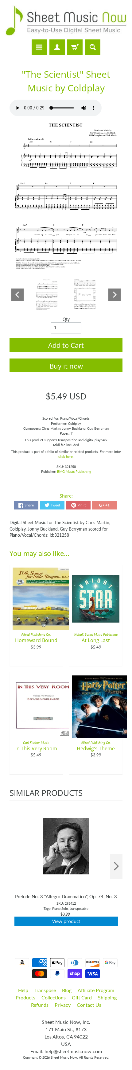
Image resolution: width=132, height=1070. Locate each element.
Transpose (45, 990)
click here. (66, 456)
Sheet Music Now (64, 1057)
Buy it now (66, 365)
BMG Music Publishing (74, 471)
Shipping (107, 997)
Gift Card (82, 997)
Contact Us (89, 1005)
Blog (67, 990)
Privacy (63, 1005)
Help (23, 990)
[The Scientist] (47, 294)
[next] (116, 866)
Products (25, 997)
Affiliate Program (96, 990)
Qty (66, 319)
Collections (53, 997)
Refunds (40, 1005)
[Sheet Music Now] (66, 20)
